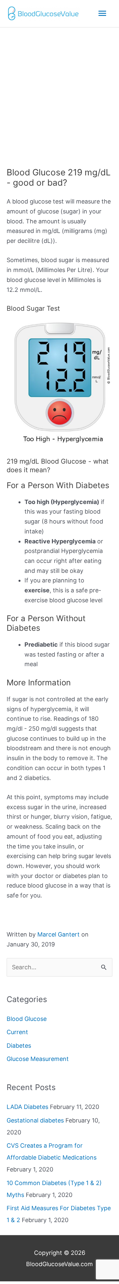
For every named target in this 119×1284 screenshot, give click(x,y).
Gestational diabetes (35, 1120)
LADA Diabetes (27, 1106)
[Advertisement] (59, 90)
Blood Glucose (27, 1018)
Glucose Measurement (38, 1058)
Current (17, 1032)
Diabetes (19, 1045)
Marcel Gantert (58, 934)
